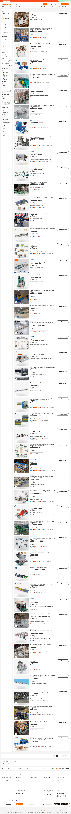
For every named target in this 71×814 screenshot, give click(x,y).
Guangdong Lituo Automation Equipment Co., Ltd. (38, 683)
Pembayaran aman (19, 777)
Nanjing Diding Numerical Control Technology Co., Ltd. (39, 572)
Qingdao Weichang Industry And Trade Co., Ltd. (38, 484)
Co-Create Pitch (5, 780)
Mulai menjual (59, 780)
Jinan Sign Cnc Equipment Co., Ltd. (36, 499)
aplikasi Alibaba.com (48, 804)
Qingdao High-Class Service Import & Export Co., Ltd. (39, 330)
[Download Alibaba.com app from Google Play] (65, 804)
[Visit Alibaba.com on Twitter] (63, 796)
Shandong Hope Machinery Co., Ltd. (36, 698)
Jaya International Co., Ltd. (34, 544)
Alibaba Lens (8, 804)
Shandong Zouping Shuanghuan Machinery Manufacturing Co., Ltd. (41, 606)
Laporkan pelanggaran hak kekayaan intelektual (48, 791)
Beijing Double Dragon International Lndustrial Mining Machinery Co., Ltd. (42, 159)
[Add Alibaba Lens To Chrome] (19, 804)
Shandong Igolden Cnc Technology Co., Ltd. (37, 436)
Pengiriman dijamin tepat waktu (21, 783)
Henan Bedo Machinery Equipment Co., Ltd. (37, 80)
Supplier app (31, 804)
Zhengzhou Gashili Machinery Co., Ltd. (36, 113)
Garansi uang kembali (19, 780)
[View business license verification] (45, 812)
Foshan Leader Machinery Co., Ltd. (36, 389)
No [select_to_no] (8, 763)
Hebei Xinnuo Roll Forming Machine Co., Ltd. (37, 527)
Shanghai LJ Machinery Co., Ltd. (35, 667)
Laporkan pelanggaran (47, 794)
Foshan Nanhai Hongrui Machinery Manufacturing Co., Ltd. (40, 638)
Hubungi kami (45, 780)
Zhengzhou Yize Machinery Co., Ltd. (36, 418)
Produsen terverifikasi (33, 777)
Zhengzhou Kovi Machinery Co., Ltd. (36, 512)
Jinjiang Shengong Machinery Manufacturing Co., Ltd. (39, 344)
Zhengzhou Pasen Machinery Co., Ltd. (36, 468)
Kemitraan (59, 790)
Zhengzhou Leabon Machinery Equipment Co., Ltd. (38, 35)
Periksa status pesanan (61, 783)
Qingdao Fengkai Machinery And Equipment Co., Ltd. (39, 621)
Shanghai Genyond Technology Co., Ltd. (37, 143)
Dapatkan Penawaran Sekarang (47, 768)
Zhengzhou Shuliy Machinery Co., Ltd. (36, 205)
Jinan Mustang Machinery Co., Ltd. (36, 19)
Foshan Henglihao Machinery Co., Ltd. (36, 744)
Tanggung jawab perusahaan (7, 783)
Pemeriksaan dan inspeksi (20, 790)
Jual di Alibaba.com (60, 777)
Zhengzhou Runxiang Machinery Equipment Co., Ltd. (39, 251)
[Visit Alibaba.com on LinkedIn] (60, 796)
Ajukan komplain (46, 783)
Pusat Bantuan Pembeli (47, 777)
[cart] (55, 4)
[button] (41, 4)
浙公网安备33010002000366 (53, 812)
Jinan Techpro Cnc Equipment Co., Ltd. (36, 267)
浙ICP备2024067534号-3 (63, 812)
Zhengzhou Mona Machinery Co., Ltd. (36, 281)
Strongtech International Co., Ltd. (35, 405)
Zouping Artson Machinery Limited (36, 218)
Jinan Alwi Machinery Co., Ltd (35, 712)
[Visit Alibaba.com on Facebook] (58, 796)
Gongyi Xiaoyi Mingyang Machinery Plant (37, 173)
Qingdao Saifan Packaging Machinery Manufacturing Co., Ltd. (40, 358)
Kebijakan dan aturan (19, 793)
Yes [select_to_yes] (3, 763)
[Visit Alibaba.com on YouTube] (68, 796)
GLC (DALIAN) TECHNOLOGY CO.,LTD (36, 452)
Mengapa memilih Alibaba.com (7, 777)
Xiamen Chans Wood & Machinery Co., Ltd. (37, 187)
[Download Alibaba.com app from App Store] (57, 804)
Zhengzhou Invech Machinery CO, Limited (37, 728)
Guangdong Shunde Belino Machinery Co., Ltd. (38, 374)
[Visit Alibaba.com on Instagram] (66, 796)
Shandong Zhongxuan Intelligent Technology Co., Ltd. (39, 95)
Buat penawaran (32, 780)
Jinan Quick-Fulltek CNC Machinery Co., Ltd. (37, 590)
